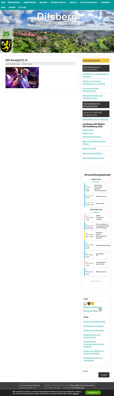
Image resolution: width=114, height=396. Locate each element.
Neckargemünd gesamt (91, 136)
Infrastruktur (30, 2)
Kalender (43, 2)
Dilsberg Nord (88, 130)
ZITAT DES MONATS (91, 60)
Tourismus (105, 2)
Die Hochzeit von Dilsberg (93, 326)
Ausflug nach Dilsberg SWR (94, 321)
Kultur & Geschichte (88, 2)
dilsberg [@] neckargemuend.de (82, 385)
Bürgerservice (14, 2)
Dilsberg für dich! (89, 148)
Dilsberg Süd (87, 133)
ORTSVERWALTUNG (91, 67)
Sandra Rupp (27, 64)
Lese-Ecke (22, 7)
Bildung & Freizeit (58, 2)
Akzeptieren (93, 392)
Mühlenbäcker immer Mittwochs (95, 119)
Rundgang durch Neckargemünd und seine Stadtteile (93, 344)
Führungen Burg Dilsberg (92, 153)
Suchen (85, 371)
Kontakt (12, 7)
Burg (3, 7)
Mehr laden (96, 281)
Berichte (73, 2)
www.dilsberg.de (77, 388)
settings (75, 393)
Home (3, 2)
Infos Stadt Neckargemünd (93, 158)
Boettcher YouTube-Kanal (93, 330)
